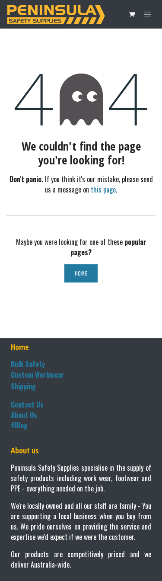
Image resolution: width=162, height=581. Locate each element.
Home (81, 273)
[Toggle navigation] (148, 14)
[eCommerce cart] (132, 14)
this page (103, 189)
